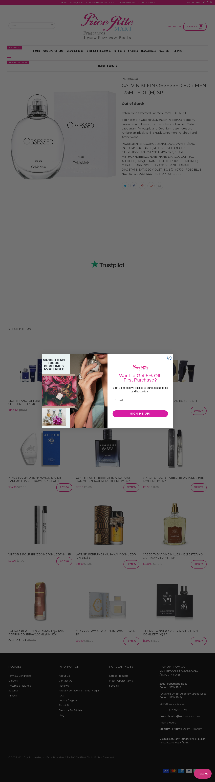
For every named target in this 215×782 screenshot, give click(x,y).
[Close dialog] (169, 358)
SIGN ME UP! (140, 413)
